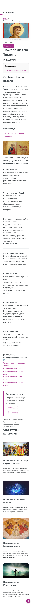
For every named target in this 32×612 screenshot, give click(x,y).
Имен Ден (12, 407)
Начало (5, 18)
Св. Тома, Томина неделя (16, 70)
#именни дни (18, 419)
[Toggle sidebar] (1, 15)
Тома (5, 133)
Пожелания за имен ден (13, 368)
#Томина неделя (9, 426)
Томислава (7, 136)
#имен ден (7, 419)
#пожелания (8, 423)
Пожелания (8, 46)
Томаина (20, 133)
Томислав (12, 133)
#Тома (16, 423)
